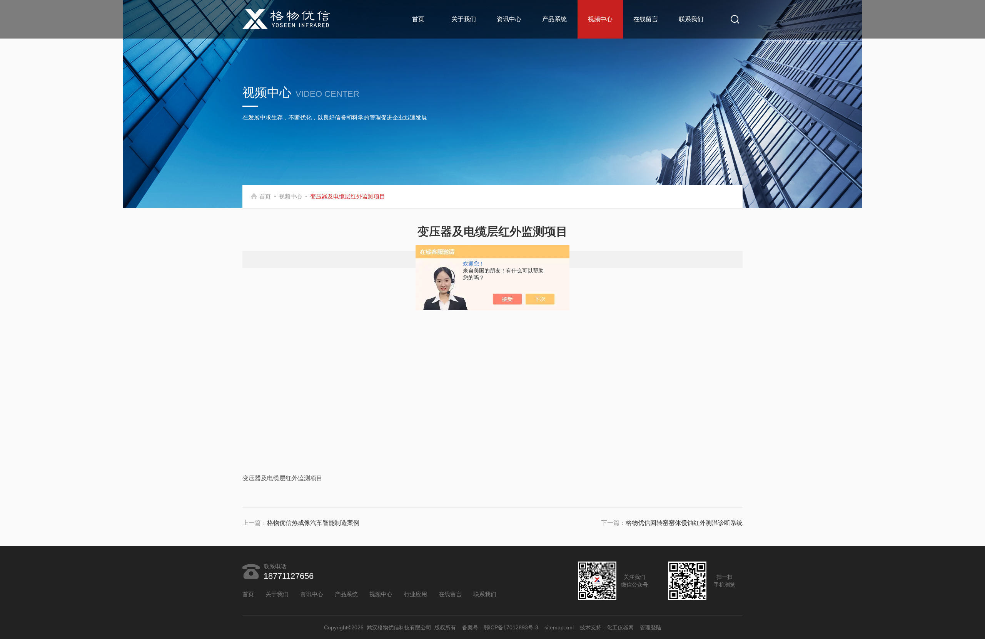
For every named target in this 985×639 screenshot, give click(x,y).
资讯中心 (509, 19)
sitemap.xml (559, 627)
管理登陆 (650, 627)
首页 (418, 19)
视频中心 (600, 19)
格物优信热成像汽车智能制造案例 (313, 523)
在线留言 (645, 19)
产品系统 (554, 19)
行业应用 (415, 594)
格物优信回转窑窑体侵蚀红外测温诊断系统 (684, 523)
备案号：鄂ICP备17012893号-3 (500, 627)
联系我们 (691, 19)
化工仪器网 (620, 627)
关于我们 (463, 19)
